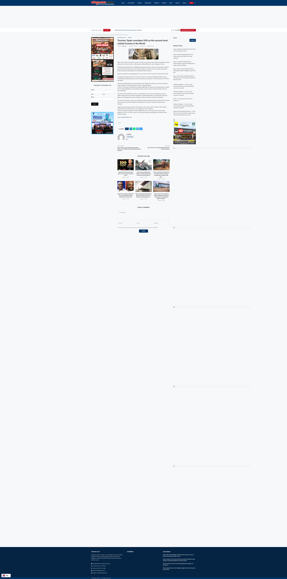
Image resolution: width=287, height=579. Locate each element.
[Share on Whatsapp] (134, 129)
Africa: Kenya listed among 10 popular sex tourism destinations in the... (129, 30)
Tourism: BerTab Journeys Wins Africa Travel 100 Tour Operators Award (125, 174)
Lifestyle (164, 3)
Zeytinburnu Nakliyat (178, 91)
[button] (112, 30)
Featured (156, 3)
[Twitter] (173, 30)
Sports (184, 3)
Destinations (148, 3)
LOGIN (191, 2)
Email (92, 97)
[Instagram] (175, 30)
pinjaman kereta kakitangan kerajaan (182, 111)
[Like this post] (127, 129)
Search (175, 37)
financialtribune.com (127, 117)
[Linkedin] (177, 30)
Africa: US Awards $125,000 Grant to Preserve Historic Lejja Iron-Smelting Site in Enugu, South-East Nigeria (184, 63)
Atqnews (124, 46)
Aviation (139, 3)
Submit (95, 104)
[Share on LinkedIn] (131, 129)
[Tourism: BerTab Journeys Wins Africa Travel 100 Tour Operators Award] (125, 164)
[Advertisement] (143, 17)
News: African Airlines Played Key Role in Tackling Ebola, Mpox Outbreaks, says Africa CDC (126, 195)
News (170, 3)
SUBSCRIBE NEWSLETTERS (188, 30)
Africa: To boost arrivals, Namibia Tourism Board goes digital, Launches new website (183, 86)
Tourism (177, 3)
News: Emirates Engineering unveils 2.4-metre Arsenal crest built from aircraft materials (143, 174)
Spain (119, 122)
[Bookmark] (131, 161)
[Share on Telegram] (137, 129)
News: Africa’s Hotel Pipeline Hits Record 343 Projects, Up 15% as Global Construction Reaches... (143, 195)
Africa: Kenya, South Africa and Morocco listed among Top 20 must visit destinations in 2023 (184, 113)
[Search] (195, 3)
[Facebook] (171, 30)
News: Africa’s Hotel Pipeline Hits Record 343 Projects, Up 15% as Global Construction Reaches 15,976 (184, 77)
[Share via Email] (141, 129)
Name (93, 89)
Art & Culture (131, 3)
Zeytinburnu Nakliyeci (178, 84)
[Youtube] (179, 30)
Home (122, 3)
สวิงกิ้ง (174, 98)
